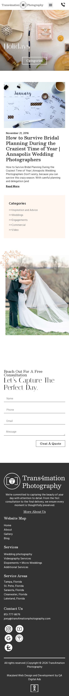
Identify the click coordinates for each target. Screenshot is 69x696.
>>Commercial (17, 225)
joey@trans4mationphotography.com (27, 618)
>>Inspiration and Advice (23, 210)
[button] (50, 5)
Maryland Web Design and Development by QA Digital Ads (34, 677)
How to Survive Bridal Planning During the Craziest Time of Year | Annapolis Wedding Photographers (33, 148)
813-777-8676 (12, 614)
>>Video (14, 230)
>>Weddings (16, 215)
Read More (12, 186)
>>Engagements (18, 220)
